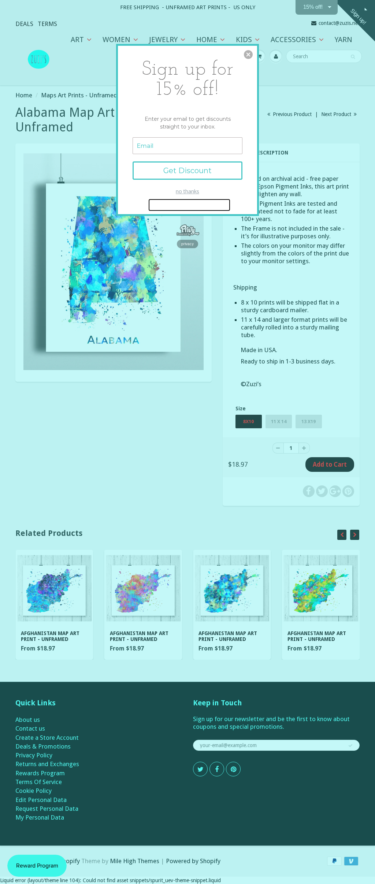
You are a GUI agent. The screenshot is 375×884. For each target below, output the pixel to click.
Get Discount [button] (187, 170)
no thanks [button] (187, 191)
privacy (187, 243)
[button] (248, 54)
